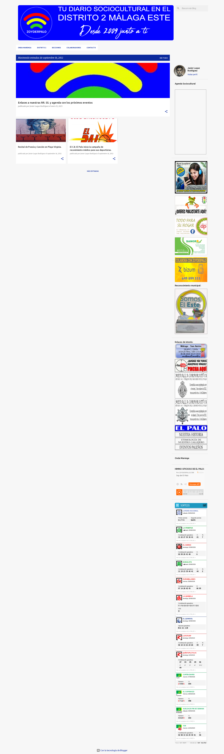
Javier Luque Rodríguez (194, 69)
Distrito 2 (41, 47)
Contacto (91, 47)
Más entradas (93, 171)
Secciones (56, 47)
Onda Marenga (24, 47)
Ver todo (164, 58)
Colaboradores (73, 47)
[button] (166, 111)
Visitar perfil (192, 74)
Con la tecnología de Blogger (113, 750)
